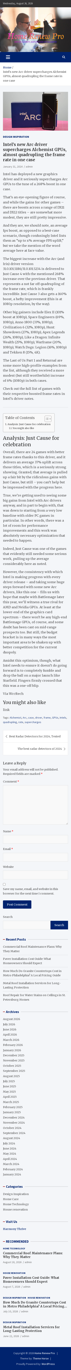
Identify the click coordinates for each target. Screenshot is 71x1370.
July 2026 (9, 1024)
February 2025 (13, 1107)
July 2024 (9, 1143)
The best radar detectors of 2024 (40, 749)
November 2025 (14, 1060)
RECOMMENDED (17, 1241)
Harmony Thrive (14, 1229)
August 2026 (11, 1019)
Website (8, 867)
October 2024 (12, 1128)
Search (8, 917)
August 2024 (11, 1138)
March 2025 (11, 1102)
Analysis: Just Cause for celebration (28, 424)
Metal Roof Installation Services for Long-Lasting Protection (31, 1329)
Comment (11, 781)
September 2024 (14, 1133)
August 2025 (11, 1076)
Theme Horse (41, 1358)
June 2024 (9, 1148)
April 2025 (10, 1097)
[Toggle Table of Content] (46, 418)
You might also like (23, 428)
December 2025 (13, 1055)
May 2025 (9, 1091)
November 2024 (14, 1122)
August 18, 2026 (12, 1262)
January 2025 (12, 1112)
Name (8, 831)
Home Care (11, 1199)
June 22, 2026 (11, 1336)
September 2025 (14, 1071)
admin (29, 166)
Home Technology (16, 1204)
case (31, 717)
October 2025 (12, 1066)
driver (38, 717)
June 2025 (9, 1086)
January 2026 (12, 1050)
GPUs (55, 717)
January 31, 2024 (12, 166)
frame (47, 717)
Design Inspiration (16, 136)
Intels (63, 717)
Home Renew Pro (45, 1353)
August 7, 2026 (11, 1286)
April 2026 (10, 1034)
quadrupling (10, 722)
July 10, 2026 (10, 1311)
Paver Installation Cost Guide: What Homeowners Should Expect (31, 1279)
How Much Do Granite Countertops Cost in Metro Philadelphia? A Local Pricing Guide (34, 1306)
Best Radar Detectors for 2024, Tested (35, 736)
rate (20, 722)
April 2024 (10, 1159)
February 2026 (13, 1045)
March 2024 (11, 1164)
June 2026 (9, 1029)
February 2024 (13, 1169)
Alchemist (15, 717)
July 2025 (9, 1081)
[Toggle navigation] (8, 57)
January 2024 (12, 1174)
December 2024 (14, 1117)
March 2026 (11, 1040)
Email (8, 849)
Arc (25, 717)
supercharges (33, 722)
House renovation (15, 1209)
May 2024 (9, 1153)
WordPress (48, 1364)
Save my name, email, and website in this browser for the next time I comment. (30, 891)
